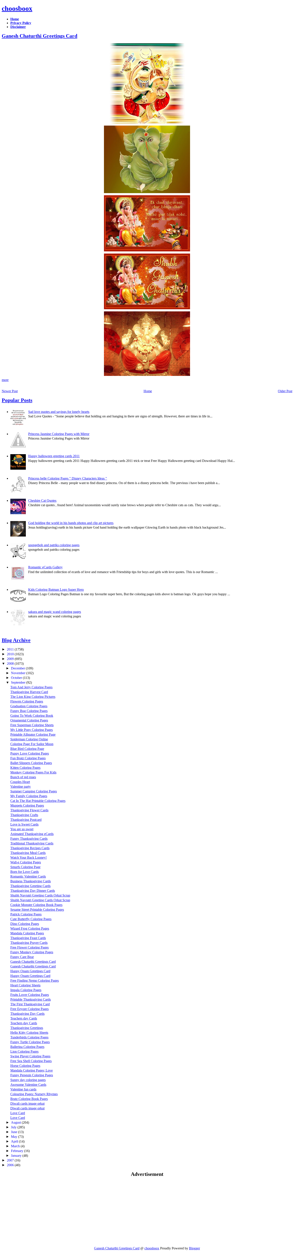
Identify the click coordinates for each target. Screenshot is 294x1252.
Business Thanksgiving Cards (30, 881)
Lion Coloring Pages (24, 1051)
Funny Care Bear (22, 957)
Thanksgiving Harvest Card (29, 692)
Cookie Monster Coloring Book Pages (36, 905)
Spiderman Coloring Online (29, 739)
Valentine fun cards (23, 1089)
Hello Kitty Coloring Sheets (29, 1032)
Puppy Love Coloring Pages (29, 753)
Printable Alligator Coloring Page (33, 734)
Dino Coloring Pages (24, 924)
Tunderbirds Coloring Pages (29, 1037)
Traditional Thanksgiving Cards (31, 843)
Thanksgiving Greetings (26, 1028)
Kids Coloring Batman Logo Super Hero (56, 589)
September (18, 682)
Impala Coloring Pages (25, 990)
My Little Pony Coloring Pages (31, 730)
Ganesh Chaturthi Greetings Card (39, 36)
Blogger (194, 1248)
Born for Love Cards (24, 872)
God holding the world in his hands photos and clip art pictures (70, 523)
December (18, 668)
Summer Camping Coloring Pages (33, 791)
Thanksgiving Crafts (24, 815)
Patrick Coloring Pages (26, 914)
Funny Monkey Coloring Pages (31, 952)
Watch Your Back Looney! (28, 857)
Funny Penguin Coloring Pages (31, 1075)
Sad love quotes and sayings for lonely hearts (58, 412)
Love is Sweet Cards (24, 824)
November (18, 673)
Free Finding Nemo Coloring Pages (34, 980)
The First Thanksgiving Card (30, 1004)
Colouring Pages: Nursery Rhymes (34, 1094)
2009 (11, 659)
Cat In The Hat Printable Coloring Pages (37, 801)
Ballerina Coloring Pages (27, 1047)
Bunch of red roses (23, 777)
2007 (11, 1160)
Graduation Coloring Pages (28, 706)
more (5, 380)
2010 (11, 654)
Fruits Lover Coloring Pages (29, 995)
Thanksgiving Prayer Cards (29, 942)
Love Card (17, 1113)
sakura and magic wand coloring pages (54, 612)
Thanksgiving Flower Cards (29, 810)
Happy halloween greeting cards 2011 (54, 456)
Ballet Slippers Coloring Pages (31, 763)
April (15, 1141)
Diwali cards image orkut (27, 1103)
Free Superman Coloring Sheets (32, 725)
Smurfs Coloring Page (25, 867)
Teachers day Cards (23, 1018)
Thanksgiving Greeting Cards (30, 886)
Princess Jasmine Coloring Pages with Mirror (58, 434)
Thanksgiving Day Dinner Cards (32, 890)
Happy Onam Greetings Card (30, 971)
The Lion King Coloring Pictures (32, 696)
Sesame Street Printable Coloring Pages (37, 909)
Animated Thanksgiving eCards (32, 834)
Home (148, 391)
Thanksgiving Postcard (26, 819)
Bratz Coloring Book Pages (29, 1099)
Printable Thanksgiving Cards (30, 999)
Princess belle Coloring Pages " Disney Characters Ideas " (67, 478)
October (17, 678)
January (16, 1155)
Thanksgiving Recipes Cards (30, 848)
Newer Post (10, 391)
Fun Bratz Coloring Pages (28, 758)
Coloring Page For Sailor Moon (31, 744)
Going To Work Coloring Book (31, 715)
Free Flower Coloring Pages (29, 947)
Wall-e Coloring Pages (25, 862)
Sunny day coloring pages (28, 1080)
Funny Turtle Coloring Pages (30, 1042)
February (17, 1151)
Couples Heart (20, 782)
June (14, 1132)
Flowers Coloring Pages (26, 701)
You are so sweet (21, 829)
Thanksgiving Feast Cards (28, 938)
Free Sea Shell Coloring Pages (31, 1061)
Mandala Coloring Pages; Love (31, 1070)
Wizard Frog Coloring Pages (29, 928)
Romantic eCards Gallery (45, 567)
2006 (11, 1165)
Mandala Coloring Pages (27, 933)
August (16, 1122)
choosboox (17, 8)
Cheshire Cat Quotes (42, 500)
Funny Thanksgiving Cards (29, 838)
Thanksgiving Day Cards (27, 1013)
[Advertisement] (38, 1211)
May (14, 1136)
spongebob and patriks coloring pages (53, 545)
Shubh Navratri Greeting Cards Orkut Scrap (40, 895)
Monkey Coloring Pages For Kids (33, 772)
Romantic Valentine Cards (28, 876)
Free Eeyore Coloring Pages (29, 1009)
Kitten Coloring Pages (25, 767)
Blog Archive (16, 640)
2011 (11, 649)
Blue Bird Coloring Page (27, 749)
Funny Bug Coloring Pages (29, 711)
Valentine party (20, 786)
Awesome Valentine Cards (28, 1084)
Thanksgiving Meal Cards (28, 853)
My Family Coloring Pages (28, 796)
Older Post (285, 391)
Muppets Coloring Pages (27, 805)
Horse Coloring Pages (25, 1065)
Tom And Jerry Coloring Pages (31, 687)
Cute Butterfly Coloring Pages (30, 919)
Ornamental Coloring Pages (29, 720)
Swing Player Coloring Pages (30, 1056)
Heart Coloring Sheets (25, 985)
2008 (11, 663)
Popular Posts (17, 400)
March (16, 1146)
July (14, 1127)
